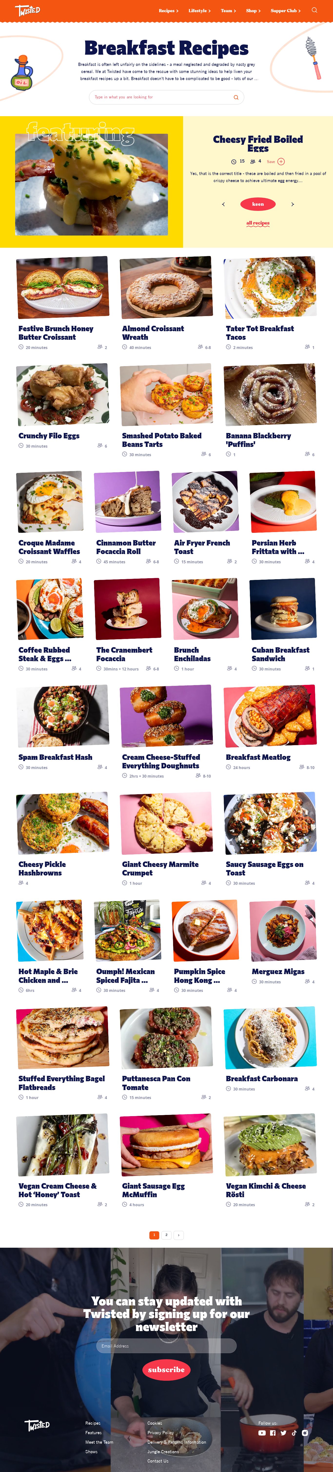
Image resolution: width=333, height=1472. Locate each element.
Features (93, 1432)
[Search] (314, 10)
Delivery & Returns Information (176, 1442)
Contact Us (157, 1461)
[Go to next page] (179, 1235)
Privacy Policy (160, 1432)
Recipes (167, 11)
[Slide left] (223, 204)
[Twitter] (283, 1433)
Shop (251, 11)
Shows (91, 1451)
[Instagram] (305, 1433)
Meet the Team (99, 1442)
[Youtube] (262, 1433)
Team (226, 11)
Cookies (154, 1423)
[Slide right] (293, 204)
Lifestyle (198, 11)
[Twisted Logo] (27, 11)
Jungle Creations (163, 1451)
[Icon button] (281, 161)
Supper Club (284, 11)
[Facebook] (272, 1433)
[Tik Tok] (294, 1433)
